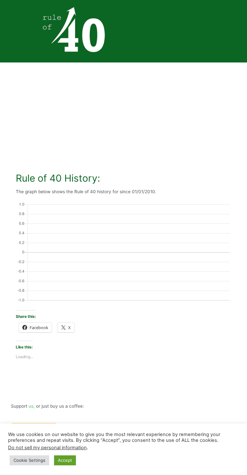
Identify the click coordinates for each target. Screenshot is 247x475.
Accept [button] (65, 460)
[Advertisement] (123, 111)
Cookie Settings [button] (29, 460)
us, (32, 406)
